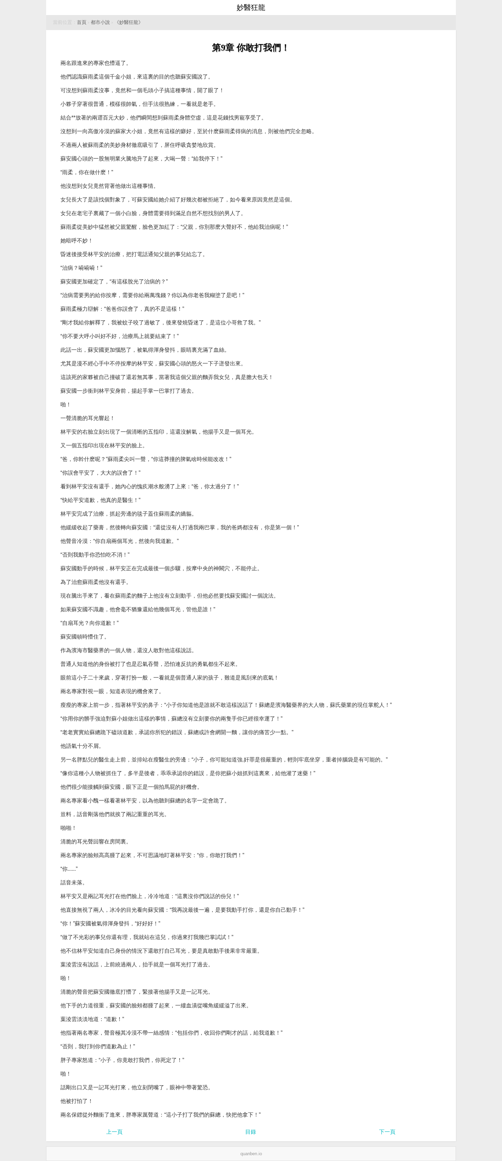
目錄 (250, 1132)
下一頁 (387, 1132)
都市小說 (100, 22)
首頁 (81, 22)
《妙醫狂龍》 (128, 22)
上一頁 (114, 1132)
